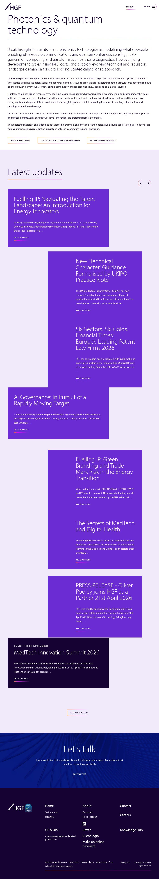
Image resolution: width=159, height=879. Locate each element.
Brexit (87, 830)
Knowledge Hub (131, 830)
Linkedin (84, 823)
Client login (91, 836)
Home (49, 806)
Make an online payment (93, 843)
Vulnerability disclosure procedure (59, 866)
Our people (88, 812)
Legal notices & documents (56, 862)
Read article (21, 237)
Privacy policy (74, 862)
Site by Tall (125, 862)
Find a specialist (90, 816)
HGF (13, 6)
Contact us (79, 774)
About (87, 806)
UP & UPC (52, 830)
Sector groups (51, 812)
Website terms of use (104, 862)
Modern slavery (88, 862)
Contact (125, 806)
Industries (49, 816)
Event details (22, 678)
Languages (131, 7)
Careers (125, 815)
